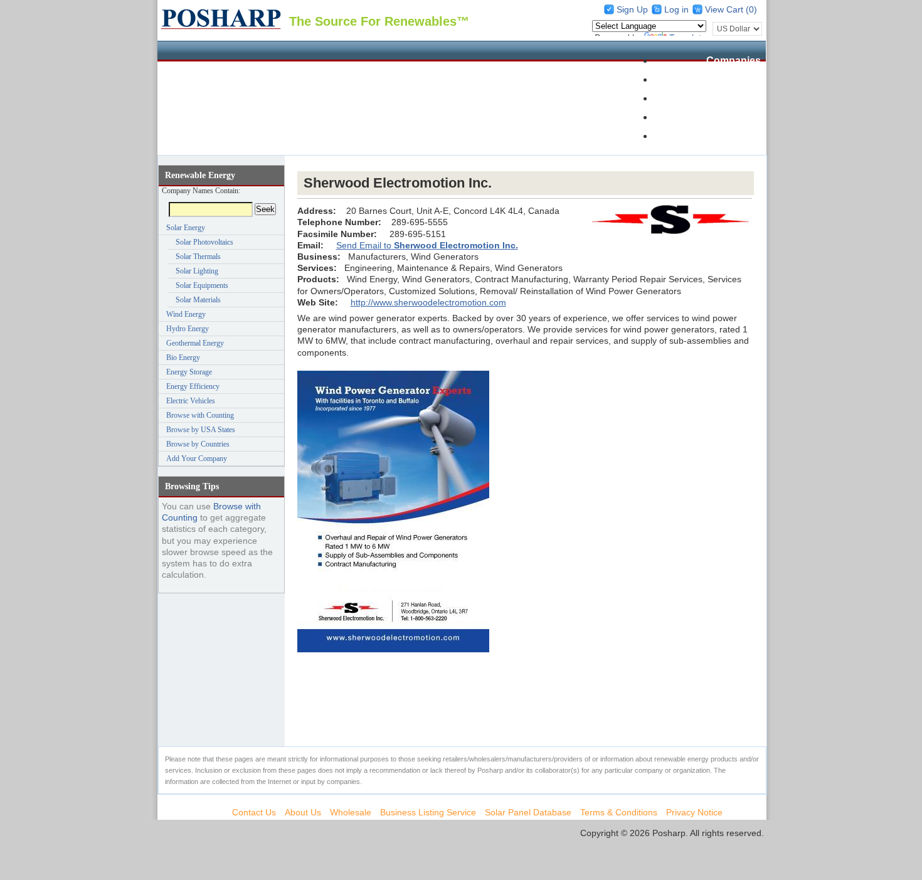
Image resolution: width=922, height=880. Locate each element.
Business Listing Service (428, 812)
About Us (303, 812)
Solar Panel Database (710, 79)
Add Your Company (196, 458)
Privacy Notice (694, 812)
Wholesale (736, 98)
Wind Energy (186, 314)
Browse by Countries (198, 444)
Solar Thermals (198, 256)
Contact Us (254, 812)
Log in (676, 9)
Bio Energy (183, 357)
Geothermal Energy (195, 343)
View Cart (725, 9)
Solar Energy (185, 227)
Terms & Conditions (618, 812)
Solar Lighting (197, 271)
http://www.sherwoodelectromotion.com (428, 302)
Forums (742, 117)
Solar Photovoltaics (204, 242)
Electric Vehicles (190, 400)
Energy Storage (189, 372)
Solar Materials (198, 299)
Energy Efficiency (193, 386)
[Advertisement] (525, 163)
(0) (751, 9)
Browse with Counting (200, 415)
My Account (732, 135)
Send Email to (427, 245)
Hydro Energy (187, 328)
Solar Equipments (202, 285)
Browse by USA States (200, 429)
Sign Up (632, 9)
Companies (733, 60)
